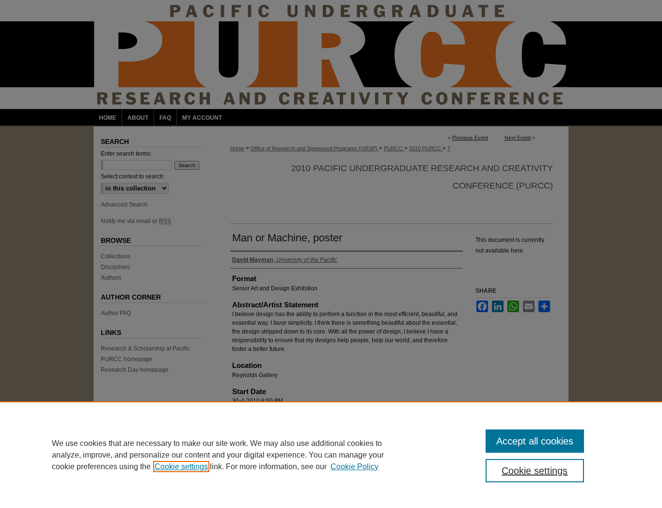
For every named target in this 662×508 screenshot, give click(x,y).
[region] (331, 454)
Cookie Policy (354, 466)
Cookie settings (181, 466)
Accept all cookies (534, 441)
